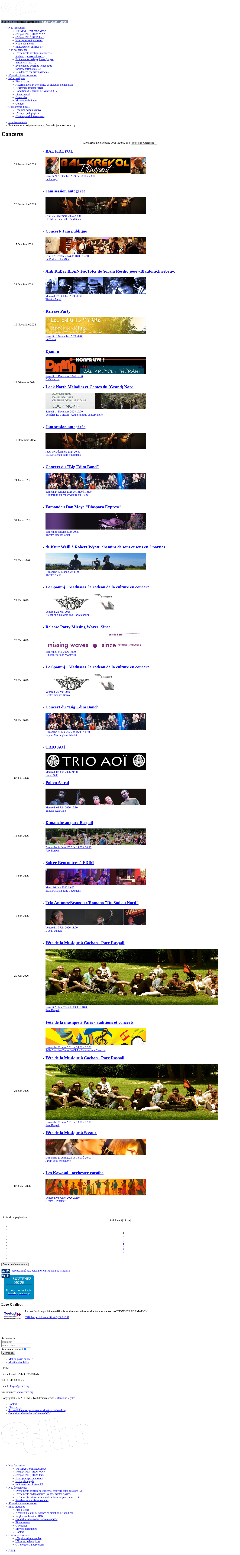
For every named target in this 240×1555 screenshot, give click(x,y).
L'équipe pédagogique (27, 113)
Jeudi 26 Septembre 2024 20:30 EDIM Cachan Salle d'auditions (63, 217)
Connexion (8, 1352)
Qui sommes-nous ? (19, 106)
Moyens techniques (26, 100)
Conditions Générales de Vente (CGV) (36, 90)
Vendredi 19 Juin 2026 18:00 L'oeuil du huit (62, 929)
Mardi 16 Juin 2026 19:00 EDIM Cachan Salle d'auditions (63, 889)
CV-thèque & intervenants (29, 116)
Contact (19, 103)
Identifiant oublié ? (18, 1362)
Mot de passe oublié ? (20, 1358)
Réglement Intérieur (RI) (29, 87)
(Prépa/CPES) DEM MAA (30, 34)
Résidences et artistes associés (31, 71)
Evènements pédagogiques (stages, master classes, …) (34, 61)
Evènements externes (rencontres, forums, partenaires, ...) (34, 67)
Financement (22, 94)
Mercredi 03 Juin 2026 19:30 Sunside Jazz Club (62, 809)
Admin (12, 1550)
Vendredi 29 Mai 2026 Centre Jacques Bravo (58, 693)
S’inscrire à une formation (22, 75)
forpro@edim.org (19, 1386)
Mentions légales (66, 1397)
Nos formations (16, 27)
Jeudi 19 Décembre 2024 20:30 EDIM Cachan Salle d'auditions (63, 453)
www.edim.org (25, 1392)
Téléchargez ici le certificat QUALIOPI (47, 1317)
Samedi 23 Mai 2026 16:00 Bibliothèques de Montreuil (61, 653)
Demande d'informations (15, 1264)
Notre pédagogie (24, 43)
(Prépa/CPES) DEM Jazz (29, 37)
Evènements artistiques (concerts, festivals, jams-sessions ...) (33, 54)
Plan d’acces (22, 81)
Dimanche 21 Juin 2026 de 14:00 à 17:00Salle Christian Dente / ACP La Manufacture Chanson (75, 1049)
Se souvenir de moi (12, 1349)
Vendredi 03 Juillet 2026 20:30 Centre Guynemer (63, 1199)
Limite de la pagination (14, 1217)
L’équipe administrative (28, 109)
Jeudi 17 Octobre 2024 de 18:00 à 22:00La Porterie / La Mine (68, 257)
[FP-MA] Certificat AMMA (30, 30)
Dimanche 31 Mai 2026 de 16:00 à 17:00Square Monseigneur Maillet (68, 733)
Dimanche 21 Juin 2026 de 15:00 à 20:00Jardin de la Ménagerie (68, 1159)
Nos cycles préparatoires (29, 40)
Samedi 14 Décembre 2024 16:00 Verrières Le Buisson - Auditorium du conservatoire (74, 413)
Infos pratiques (16, 78)
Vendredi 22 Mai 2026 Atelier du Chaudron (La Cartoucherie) (67, 613)
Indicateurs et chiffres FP (29, 46)
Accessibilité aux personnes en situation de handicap (44, 84)
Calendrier (21, 97)
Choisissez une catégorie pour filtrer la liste (106, 142)
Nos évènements (17, 49)
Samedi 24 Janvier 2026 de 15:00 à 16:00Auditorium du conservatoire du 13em (69, 493)
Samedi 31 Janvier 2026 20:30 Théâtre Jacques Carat (62, 533)
